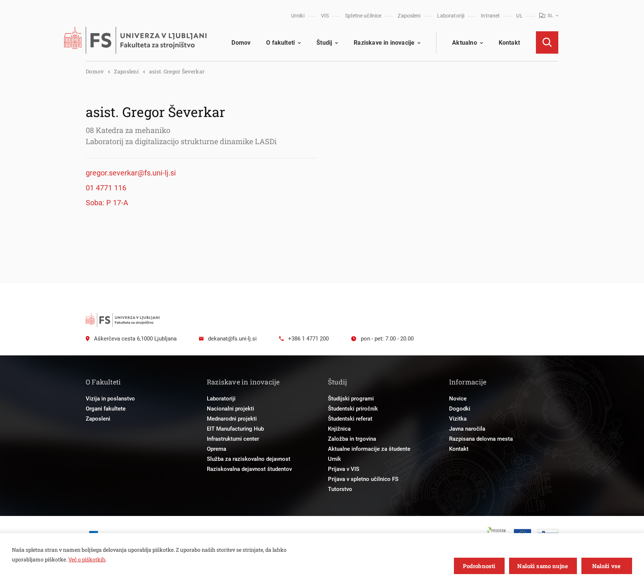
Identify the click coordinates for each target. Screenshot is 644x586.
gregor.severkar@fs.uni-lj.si (131, 172)
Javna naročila (467, 428)
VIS (325, 16)
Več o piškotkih (86, 559)
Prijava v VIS (343, 469)
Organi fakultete (106, 408)
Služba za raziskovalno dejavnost (248, 459)
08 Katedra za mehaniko (128, 130)
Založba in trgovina (352, 438)
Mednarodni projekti (232, 418)
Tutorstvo (340, 489)
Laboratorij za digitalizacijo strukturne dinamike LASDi (181, 141)
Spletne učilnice (363, 16)
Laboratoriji (451, 16)
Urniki (297, 16)
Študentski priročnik (353, 408)
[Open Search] (547, 42)
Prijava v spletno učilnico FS (363, 479)
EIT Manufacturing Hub (235, 428)
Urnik (334, 459)
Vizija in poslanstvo (110, 398)
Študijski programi (351, 398)
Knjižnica (339, 428)
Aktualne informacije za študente (369, 449)
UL (519, 16)
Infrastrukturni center (233, 438)
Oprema (216, 449)
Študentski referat (350, 418)
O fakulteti (280, 42)
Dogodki (459, 408)
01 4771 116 (106, 187)
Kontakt (509, 42)
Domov (240, 42)
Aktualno (464, 42)
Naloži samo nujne (542, 566)
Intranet (490, 16)
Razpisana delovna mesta (481, 438)
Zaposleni (409, 16)
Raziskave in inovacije (384, 42)
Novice (458, 398)
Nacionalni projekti (230, 408)
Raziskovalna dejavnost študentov (249, 469)
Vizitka (458, 418)
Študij (324, 42)
